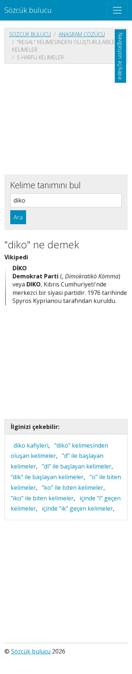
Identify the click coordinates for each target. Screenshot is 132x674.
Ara (18, 217)
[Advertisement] (66, 118)
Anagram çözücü (82, 34)
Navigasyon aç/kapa (120, 56)
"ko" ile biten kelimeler (72, 488)
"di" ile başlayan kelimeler (76, 466)
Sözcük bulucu (28, 10)
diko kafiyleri (31, 445)
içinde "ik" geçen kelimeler (77, 508)
